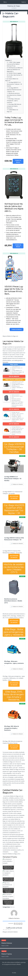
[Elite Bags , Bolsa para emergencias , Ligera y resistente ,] (14, 649)
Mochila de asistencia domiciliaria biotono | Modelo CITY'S (13, 601)
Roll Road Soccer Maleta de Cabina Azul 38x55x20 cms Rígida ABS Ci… (14, 69)
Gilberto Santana (14, 918)
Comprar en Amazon (18, 161)
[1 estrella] (3, 929)
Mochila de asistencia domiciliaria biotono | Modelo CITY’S (14, 95)
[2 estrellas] (5, 929)
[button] (11, 60)
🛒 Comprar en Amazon (17, 484)
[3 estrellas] (6, 929)
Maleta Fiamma (6, 954)
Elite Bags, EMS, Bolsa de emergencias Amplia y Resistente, (14, 106)
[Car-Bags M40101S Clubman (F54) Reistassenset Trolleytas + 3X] (14, 527)
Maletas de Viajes (13, 6)
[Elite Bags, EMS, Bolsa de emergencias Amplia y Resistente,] (14, 714)
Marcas (12, 907)
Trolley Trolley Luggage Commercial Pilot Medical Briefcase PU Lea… (13, 64)
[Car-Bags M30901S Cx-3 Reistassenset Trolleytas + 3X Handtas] (14, 465)
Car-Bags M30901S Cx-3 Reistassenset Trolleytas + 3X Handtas (14, 84)
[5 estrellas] (10, 929)
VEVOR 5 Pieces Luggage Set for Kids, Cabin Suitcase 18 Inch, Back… (14, 75)
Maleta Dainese (6, 943)
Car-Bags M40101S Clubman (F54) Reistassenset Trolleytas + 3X (14, 89)
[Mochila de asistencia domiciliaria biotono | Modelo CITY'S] (14, 587)
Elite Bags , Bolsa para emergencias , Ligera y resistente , (13, 100)
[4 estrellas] (8, 929)
